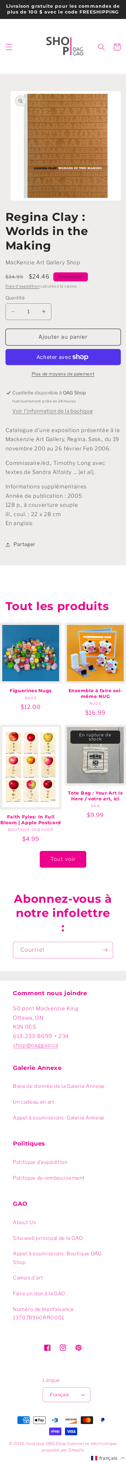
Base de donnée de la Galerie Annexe (59, 1086)
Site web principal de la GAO (48, 1238)
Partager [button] (25, 544)
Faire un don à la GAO (39, 1293)
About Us (24, 1222)
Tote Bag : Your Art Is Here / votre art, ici (95, 795)
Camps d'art (28, 1278)
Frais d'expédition (22, 286)
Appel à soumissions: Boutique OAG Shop (57, 1257)
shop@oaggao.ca (35, 1045)
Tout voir (63, 859)
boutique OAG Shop (46, 1443)
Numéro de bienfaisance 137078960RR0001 (43, 1313)
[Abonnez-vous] (105, 950)
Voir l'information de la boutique (52, 411)
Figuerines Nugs (31, 690)
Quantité (15, 298)
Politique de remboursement (49, 1178)
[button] (8, 47)
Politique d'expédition (40, 1162)
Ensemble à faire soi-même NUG (95, 693)
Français (59, 1395)
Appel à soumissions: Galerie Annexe (58, 1118)
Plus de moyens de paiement (63, 373)
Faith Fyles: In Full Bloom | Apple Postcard (30, 819)
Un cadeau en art (34, 1102)
